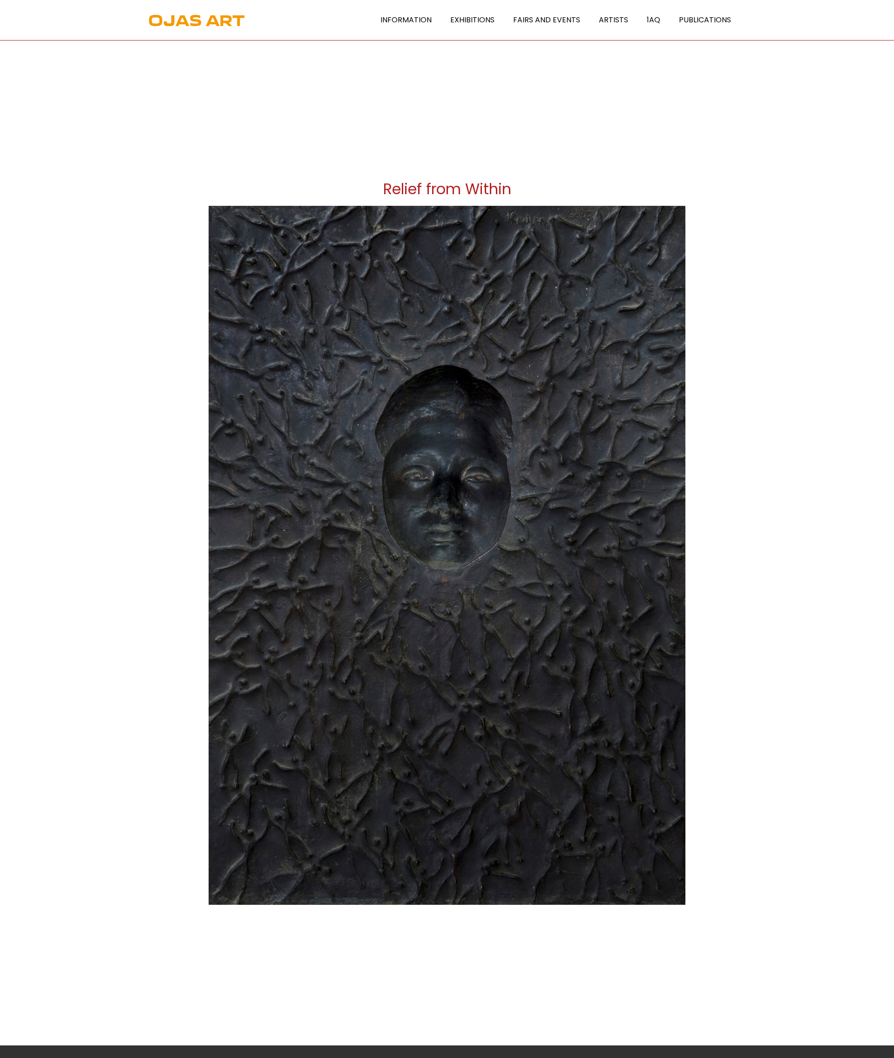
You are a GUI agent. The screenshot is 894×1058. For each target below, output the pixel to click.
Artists (613, 19)
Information (406, 19)
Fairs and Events (546, 19)
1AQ (653, 19)
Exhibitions (472, 19)
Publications (705, 19)
